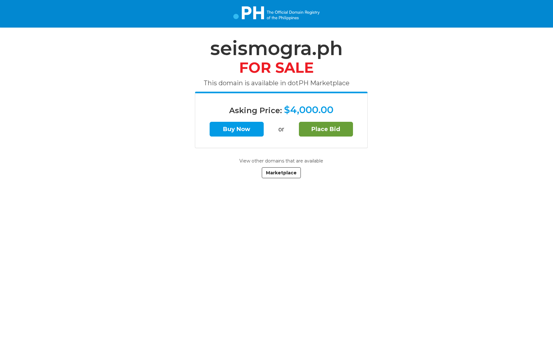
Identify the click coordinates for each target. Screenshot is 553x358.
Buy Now (236, 129)
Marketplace (281, 173)
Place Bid (325, 129)
